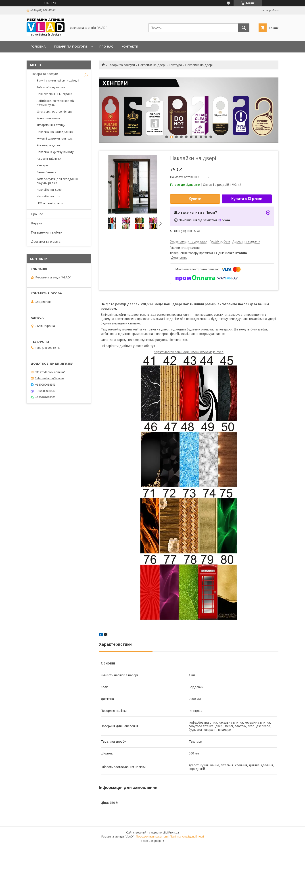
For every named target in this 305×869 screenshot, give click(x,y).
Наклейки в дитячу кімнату (55, 152)
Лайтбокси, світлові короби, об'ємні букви (56, 103)
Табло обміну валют (51, 87)
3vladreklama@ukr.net (49, 378)
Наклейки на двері (151, 65)
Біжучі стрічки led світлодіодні (58, 80)
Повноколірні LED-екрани (54, 94)
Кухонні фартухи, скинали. (55, 138)
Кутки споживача (48, 118)
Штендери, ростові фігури (55, 111)
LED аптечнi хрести (50, 203)
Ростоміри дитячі (49, 145)
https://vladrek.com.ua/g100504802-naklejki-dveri (189, 352)
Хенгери (42, 165)
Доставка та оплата (45, 241)
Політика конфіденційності (187, 836)
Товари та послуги (70, 46)
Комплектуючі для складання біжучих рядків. (57, 181)
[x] (105, 635)
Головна (38, 46)
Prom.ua (173, 832)
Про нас (106, 46)
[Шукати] (243, 27)
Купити (195, 199)
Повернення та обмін (46, 232)
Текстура (175, 65)
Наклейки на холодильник (55, 132)
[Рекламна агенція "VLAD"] (46, 35)
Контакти (129, 46)
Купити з (239, 199)
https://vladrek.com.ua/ (50, 372)
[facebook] (101, 635)
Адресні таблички (49, 158)
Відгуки (36, 223)
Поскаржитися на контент (152, 836)
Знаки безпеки (46, 172)
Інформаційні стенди (51, 125)
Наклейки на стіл (48, 196)
